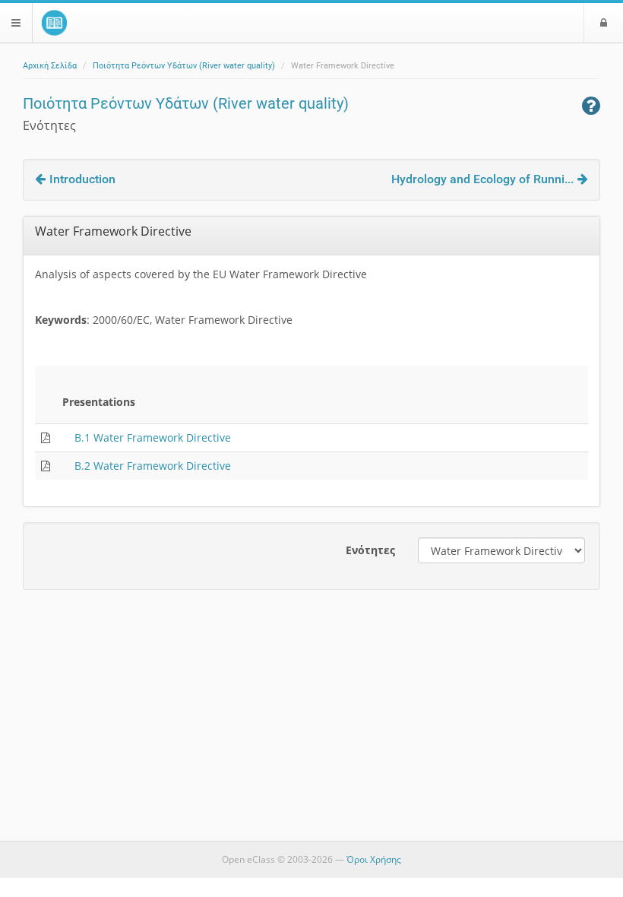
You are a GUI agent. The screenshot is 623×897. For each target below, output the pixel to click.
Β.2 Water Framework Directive (152, 465)
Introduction (82, 179)
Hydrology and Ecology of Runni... (482, 179)
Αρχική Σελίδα (50, 66)
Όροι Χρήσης (373, 859)
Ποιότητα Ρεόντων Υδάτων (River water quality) (184, 66)
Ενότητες (370, 550)
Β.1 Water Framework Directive (152, 437)
